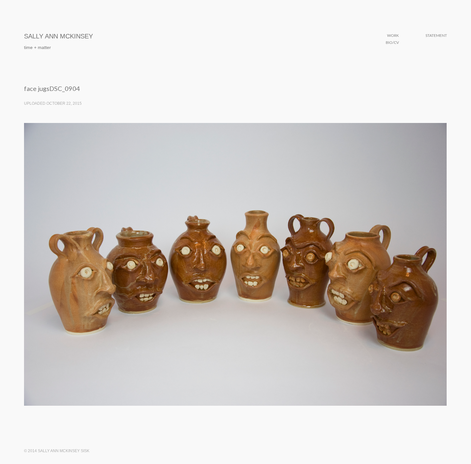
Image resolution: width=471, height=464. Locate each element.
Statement (436, 35)
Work (393, 35)
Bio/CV (392, 42)
